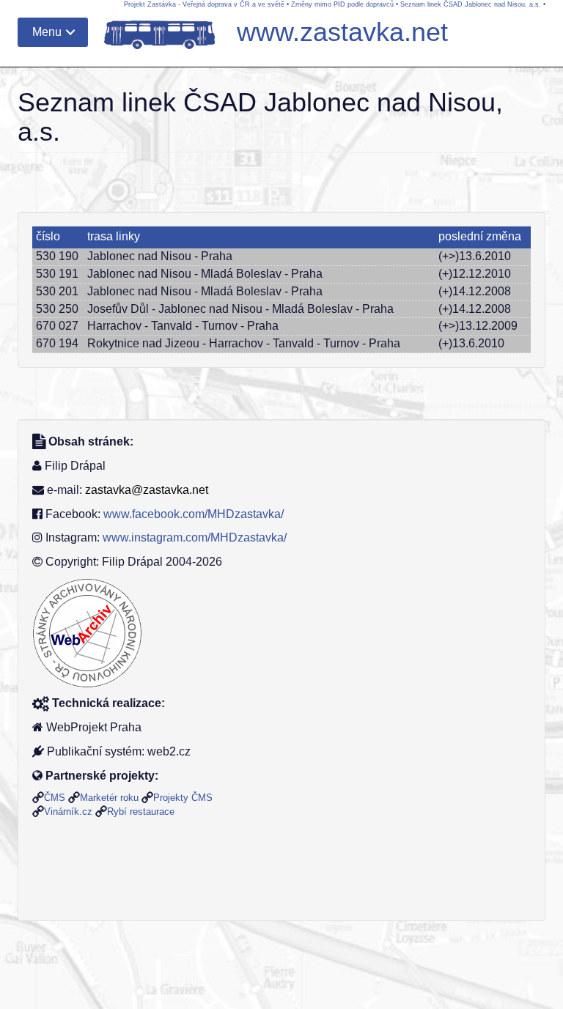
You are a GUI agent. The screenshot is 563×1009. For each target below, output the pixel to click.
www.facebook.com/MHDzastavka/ (193, 514)
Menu (47, 32)
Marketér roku (109, 797)
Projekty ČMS (183, 797)
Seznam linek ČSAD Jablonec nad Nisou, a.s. (470, 4)
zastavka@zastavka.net (146, 490)
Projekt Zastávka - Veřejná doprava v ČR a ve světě (204, 4)
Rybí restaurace (140, 811)
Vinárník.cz (68, 811)
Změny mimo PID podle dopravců (342, 4)
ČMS (54, 797)
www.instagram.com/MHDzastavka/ (195, 537)
